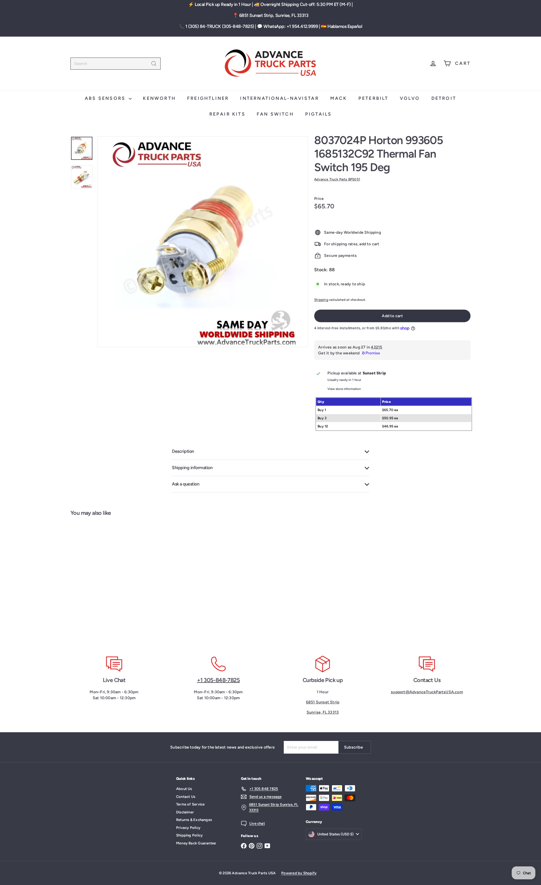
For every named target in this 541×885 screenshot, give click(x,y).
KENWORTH (159, 98)
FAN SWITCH (275, 114)
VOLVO (410, 98)
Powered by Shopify (298, 873)
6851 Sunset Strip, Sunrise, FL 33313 (274, 15)
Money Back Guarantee (196, 843)
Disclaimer (185, 812)
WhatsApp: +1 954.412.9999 (290, 26)
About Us (184, 789)
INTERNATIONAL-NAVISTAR (279, 98)
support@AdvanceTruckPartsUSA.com (427, 692)
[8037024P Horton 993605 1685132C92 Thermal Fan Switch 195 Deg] (103, 582)
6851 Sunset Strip (323, 702)
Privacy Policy (188, 828)
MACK (338, 98)
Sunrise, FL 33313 (323, 712)
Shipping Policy (189, 835)
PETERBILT (373, 98)
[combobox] (115, 64)
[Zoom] (202, 241)
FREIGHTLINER (208, 98)
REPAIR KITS (227, 114)
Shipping (321, 300)
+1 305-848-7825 (218, 680)
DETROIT (443, 98)
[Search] (154, 64)
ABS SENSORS (106, 98)
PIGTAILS (318, 114)
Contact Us (185, 796)
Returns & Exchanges (194, 820)
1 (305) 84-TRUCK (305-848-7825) (219, 26)
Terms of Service (190, 804)
